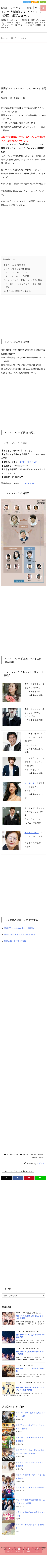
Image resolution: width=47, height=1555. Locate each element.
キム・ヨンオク (32, 832)
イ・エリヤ (30, 783)
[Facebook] (18, 1178)
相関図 (34, 1157)
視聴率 (41, 1157)
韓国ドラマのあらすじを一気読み (19, 928)
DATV (22, 462)
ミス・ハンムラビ (19, 38)
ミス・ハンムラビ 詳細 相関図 (17, 269)
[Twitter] (6, 1178)
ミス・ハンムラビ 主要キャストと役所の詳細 (23, 280)
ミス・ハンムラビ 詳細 (16, 272)
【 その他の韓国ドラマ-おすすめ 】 (19, 291)
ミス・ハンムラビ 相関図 (17, 276)
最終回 (40, 1154)
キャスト (25, 1154)
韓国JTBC (32, 462)
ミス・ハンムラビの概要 (14, 265)
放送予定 (33, 1154)
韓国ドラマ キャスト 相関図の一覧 (19, 934)
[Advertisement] (24, 65)
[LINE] (40, 1178)
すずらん (41, 1163)
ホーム (5, 38)
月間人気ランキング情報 (15, 941)
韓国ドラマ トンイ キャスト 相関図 (30, 1487)
